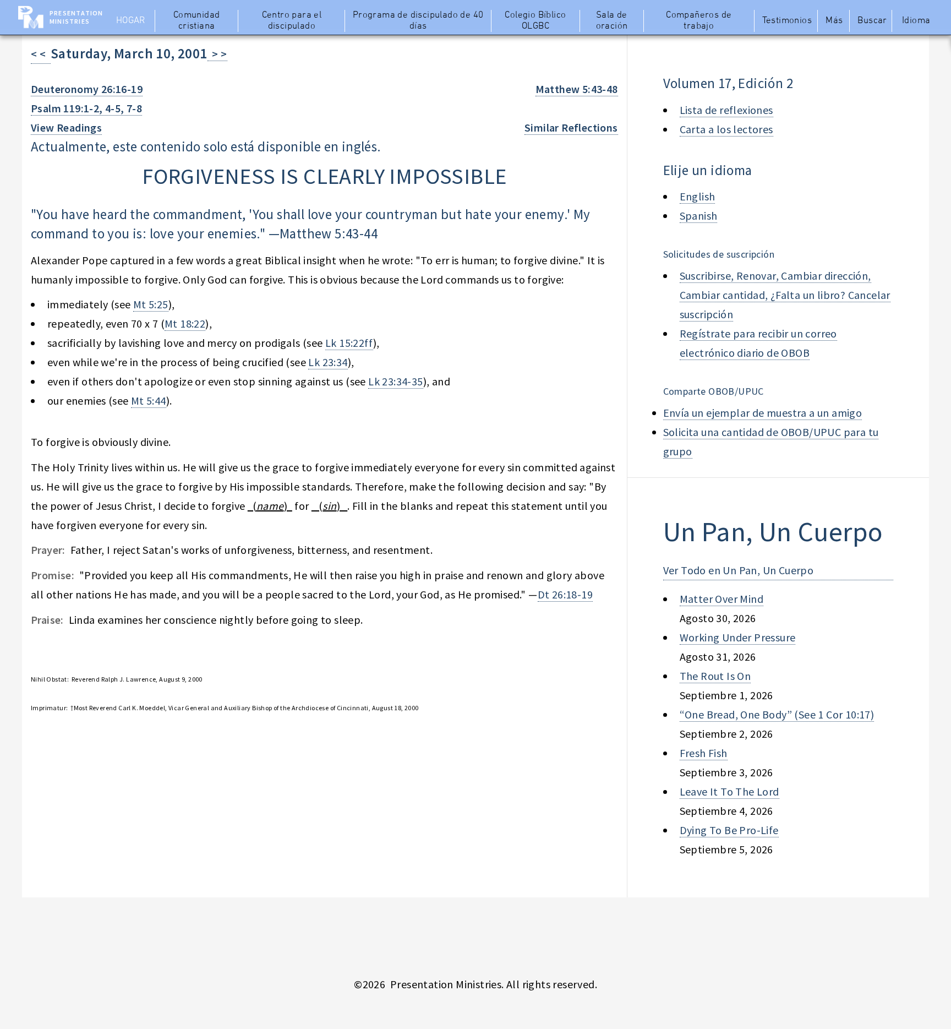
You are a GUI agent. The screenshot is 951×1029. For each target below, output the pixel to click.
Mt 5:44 (148, 400)
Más (834, 20)
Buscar (872, 20)
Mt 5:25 (150, 304)
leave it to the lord (729, 791)
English (697, 196)
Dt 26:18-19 (565, 594)
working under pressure (738, 637)
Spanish (699, 215)
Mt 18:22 (185, 323)
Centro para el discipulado (292, 21)
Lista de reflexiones (726, 110)
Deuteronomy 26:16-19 (87, 89)
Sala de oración (612, 21)
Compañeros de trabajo (698, 21)
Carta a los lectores (726, 129)
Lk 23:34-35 (395, 381)
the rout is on (715, 676)
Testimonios (787, 20)
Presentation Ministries (76, 17)
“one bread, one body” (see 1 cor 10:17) (777, 714)
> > (217, 54)
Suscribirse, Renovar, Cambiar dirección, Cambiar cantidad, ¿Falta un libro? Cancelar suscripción (785, 295)
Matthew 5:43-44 (329, 233)
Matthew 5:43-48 (576, 89)
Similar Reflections (571, 127)
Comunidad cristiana (196, 21)
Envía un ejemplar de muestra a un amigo (762, 413)
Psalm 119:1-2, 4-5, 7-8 (86, 108)
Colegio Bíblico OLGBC (535, 21)
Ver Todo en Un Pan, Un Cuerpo (738, 570)
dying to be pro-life (729, 830)
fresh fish (704, 753)
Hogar (130, 20)
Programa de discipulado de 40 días (418, 21)
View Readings (66, 127)
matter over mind (721, 599)
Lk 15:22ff (349, 343)
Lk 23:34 (327, 362)
